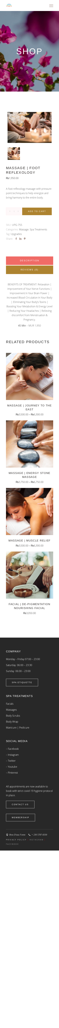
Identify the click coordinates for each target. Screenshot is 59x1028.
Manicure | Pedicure (17, 727)
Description (29, 260)
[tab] (29, 260)
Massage (24, 229)
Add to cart (37, 211)
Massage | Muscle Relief (29, 540)
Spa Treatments (38, 229)
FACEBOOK (12, 844)
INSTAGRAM (36, 840)
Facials (9, 703)
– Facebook (12, 749)
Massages (11, 709)
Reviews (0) (29, 270)
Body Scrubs (13, 715)
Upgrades (16, 234)
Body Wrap (12, 721)
